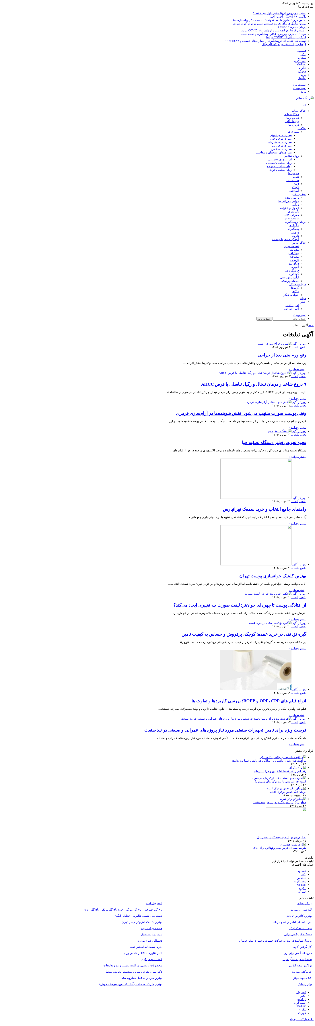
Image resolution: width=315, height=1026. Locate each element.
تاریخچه (294, 260)
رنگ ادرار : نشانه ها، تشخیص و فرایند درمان (280, 771)
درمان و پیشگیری (295, 221)
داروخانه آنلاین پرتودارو (298, 953)
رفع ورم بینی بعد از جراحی (282, 355)
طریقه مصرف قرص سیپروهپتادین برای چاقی (279, 847)
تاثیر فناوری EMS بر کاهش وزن (143, 953)
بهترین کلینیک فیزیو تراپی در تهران (142, 922)
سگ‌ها (295, 291)
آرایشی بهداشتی (289, 277)
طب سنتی (292, 180)
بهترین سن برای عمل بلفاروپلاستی (141, 977)
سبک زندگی (299, 194)
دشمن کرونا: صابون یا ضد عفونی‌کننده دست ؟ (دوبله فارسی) (269, 20)
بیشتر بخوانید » (297, 369)
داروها (295, 235)
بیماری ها (293, 131)
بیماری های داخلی (281, 138)
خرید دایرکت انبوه (151, 928)
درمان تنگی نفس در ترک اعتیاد (287, 791)
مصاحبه (294, 256)
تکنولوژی (293, 211)
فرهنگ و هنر (291, 270)
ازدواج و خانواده (289, 208)
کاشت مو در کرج (151, 959)
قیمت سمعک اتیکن (300, 928)
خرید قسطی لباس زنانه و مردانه (292, 922)
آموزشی (294, 190)
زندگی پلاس (299, 242)
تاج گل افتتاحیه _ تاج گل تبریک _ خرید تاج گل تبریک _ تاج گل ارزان (123, 909)
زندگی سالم (299, 110)
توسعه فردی (291, 246)
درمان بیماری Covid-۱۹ (292, 26)
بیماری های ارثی (282, 145)
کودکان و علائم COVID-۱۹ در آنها (286, 37)
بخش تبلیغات (298, 347)
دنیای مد (294, 263)
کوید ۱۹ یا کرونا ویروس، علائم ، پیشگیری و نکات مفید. (273, 33)
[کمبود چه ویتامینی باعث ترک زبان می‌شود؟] (279, 778)
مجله (303, 298)
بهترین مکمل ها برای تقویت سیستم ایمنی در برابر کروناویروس (269, 23)
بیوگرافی (293, 253)
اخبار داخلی (292, 305)
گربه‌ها (295, 287)
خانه (311, 325)
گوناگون (294, 274)
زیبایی (295, 204)
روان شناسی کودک (280, 169)
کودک (295, 187)
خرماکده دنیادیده (302, 971)
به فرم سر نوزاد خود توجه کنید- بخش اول (281, 837)
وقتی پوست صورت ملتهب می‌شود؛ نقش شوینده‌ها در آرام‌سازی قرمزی (241, 413)
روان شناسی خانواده (279, 166)
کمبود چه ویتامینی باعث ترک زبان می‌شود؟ (280, 781)
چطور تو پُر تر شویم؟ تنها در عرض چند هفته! (279, 802)
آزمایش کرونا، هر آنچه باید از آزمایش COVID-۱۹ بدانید (273, 30)
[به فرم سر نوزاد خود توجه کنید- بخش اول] (286, 833)
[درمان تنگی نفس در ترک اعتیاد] (286, 788)
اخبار (303, 301)
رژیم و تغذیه (291, 197)
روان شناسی (291, 155)
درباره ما (293, 124)
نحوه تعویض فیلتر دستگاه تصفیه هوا (274, 442)
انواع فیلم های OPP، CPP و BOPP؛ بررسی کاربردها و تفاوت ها (249, 700)
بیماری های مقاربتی (280, 142)
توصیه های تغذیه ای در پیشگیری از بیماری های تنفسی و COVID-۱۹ (265, 40)
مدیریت (294, 249)
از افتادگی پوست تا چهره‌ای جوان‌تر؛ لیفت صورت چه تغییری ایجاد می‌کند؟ (239, 605)
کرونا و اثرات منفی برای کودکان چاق (284, 44)
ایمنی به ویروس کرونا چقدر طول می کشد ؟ (279, 13)
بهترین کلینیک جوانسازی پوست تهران (272, 575)
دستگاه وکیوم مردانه (149, 940)
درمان (295, 232)
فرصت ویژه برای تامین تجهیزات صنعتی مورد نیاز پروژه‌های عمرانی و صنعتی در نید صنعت (225, 730)
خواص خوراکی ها (288, 201)
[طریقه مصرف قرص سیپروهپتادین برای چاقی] (293, 844)
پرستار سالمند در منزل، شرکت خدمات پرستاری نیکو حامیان (275, 940)
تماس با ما (292, 117)
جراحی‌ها (293, 173)
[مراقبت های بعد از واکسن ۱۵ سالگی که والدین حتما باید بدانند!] (283, 757)
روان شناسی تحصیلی (279, 162)
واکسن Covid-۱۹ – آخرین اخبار (287, 16)
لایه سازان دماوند (301, 909)
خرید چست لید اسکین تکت (146, 946)
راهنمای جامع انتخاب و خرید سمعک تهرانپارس (264, 509)
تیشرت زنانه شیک (151, 934)
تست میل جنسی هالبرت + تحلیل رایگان (138, 915)
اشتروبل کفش (153, 903)
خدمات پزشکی (290, 280)
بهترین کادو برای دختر (299, 915)
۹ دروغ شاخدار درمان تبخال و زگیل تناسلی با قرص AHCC (253, 384)
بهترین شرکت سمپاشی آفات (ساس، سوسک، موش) (130, 984)
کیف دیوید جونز (302, 977)
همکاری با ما (291, 114)
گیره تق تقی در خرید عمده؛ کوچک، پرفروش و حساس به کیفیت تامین (244, 634)
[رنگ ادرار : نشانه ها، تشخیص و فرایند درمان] (296, 767)
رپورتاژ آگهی (291, 121)
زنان (296, 183)
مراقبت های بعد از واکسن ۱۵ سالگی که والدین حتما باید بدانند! (269, 760)
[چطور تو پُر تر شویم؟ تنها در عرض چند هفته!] (293, 798)
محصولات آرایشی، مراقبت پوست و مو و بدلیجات (132, 965)
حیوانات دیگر (291, 294)
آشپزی (295, 267)
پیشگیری (293, 228)
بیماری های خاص (281, 149)
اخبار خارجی (291, 308)
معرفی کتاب (291, 214)
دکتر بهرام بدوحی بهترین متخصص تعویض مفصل (133, 971)
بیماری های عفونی (281, 135)
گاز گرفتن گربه (302, 946)
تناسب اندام (292, 218)
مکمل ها (294, 225)
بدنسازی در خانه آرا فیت (297, 959)
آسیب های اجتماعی (280, 159)
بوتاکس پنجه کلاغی (300, 965)
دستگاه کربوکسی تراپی (298, 934)
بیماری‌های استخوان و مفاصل (274, 152)
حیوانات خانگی (297, 284)
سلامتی (301, 128)
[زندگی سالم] (305, 98)
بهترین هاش (305, 984)
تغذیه (296, 176)
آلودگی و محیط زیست (285, 239)
